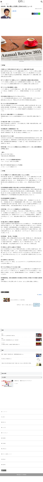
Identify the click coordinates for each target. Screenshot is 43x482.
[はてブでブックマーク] (37, 14)
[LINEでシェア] (39, 14)
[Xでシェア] (33, 14)
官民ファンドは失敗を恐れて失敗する (8, 335)
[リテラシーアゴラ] (7, 383)
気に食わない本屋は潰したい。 (7, 358)
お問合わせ (4, 448)
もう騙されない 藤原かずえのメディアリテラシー (23, 380)
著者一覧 (3, 422)
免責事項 (3, 464)
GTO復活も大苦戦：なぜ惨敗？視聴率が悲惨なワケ (11, 344)
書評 (3, 350)
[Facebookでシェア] (35, 14)
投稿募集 (3, 438)
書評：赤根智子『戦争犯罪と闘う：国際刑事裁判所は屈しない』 (13, 354)
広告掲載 (3, 443)
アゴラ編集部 (16, 383)
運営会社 (3, 459)
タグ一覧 (3, 427)
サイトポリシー (5, 432)
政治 (2, 292)
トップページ (4, 411)
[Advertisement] (21, 27)
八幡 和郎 (14, 11)
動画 (3, 330)
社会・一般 (7, 292)
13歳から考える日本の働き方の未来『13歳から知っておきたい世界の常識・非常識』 (17, 363)
